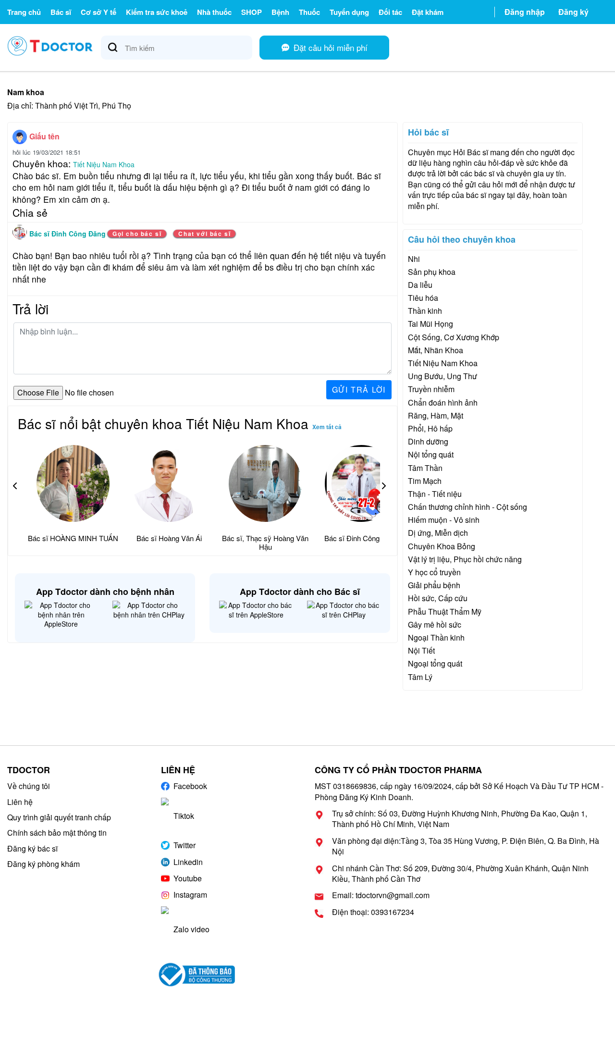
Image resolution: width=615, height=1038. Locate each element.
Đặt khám (427, 12)
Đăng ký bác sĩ (32, 848)
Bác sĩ (60, 12)
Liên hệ (20, 801)
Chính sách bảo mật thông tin (57, 832)
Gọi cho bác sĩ (136, 233)
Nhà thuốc (214, 12)
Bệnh (280, 12)
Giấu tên (44, 136)
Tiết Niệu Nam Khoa (104, 164)
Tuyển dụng (349, 12)
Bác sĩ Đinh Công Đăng (68, 233)
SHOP (251, 12)
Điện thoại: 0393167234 (373, 912)
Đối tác (390, 12)
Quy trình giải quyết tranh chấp (59, 817)
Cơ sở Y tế (98, 12)
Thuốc (309, 12)
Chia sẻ (30, 212)
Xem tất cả (327, 426)
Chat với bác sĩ (204, 233)
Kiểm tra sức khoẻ (156, 12)
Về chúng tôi (28, 785)
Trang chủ (24, 12)
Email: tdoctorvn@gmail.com (381, 895)
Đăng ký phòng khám (43, 863)
